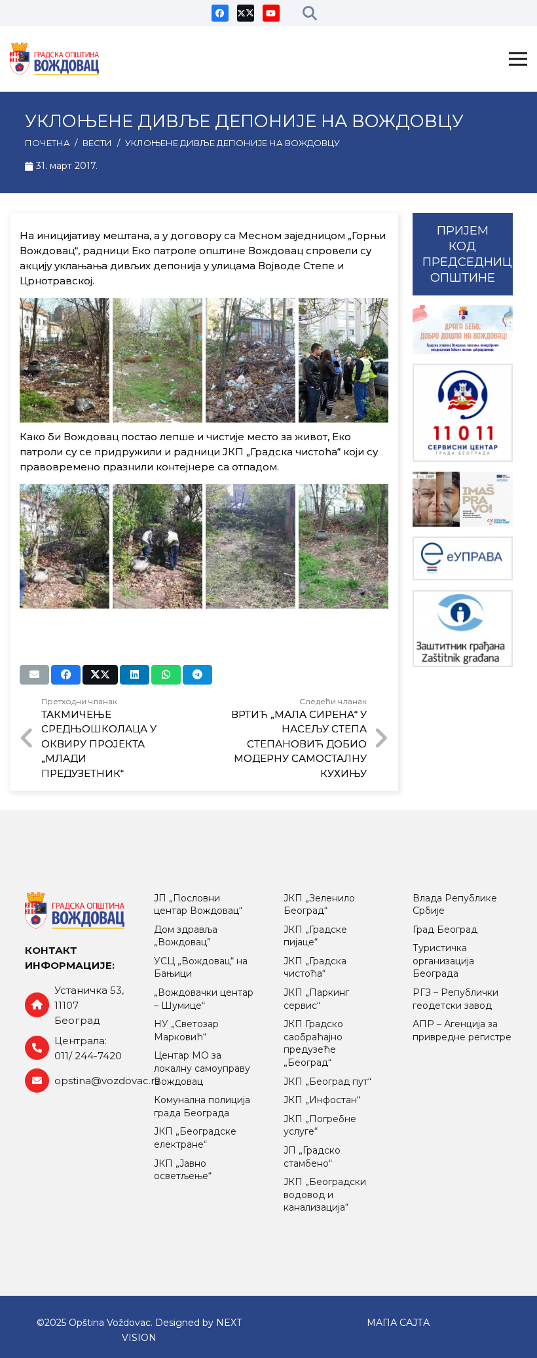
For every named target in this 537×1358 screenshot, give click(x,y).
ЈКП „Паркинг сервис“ (316, 999)
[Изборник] (518, 59)
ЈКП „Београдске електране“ (195, 1137)
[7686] (463, 329)
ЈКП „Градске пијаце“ (315, 936)
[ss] (462, 413)
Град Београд (445, 929)
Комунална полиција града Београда (202, 1106)
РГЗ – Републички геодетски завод (455, 999)
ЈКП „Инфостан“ (322, 1100)
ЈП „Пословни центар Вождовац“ (198, 904)
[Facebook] (220, 13)
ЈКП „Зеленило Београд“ (319, 904)
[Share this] (66, 675)
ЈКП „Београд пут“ (327, 1081)
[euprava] (462, 558)
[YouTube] (271, 13)
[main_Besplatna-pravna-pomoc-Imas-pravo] (463, 499)
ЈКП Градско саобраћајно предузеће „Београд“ (313, 1043)
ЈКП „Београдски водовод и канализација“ (325, 1194)
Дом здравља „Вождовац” (185, 936)
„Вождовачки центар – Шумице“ (203, 999)
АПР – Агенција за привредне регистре (462, 1030)
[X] (245, 13)
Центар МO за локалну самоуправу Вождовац (202, 1068)
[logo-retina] (54, 59)
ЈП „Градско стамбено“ (312, 1156)
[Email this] (34, 675)
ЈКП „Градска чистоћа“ (315, 967)
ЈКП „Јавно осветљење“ (183, 1170)
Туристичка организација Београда (443, 960)
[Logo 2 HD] (462, 629)
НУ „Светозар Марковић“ (186, 1030)
